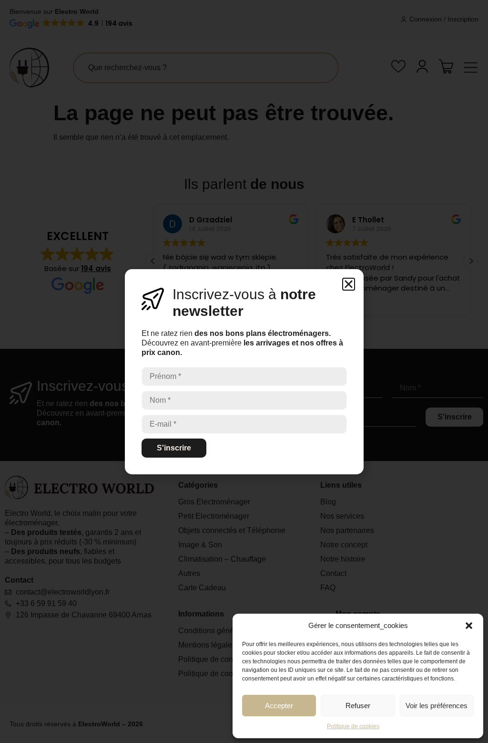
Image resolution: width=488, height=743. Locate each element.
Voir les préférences (437, 705)
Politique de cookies (353, 726)
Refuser (358, 705)
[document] (244, 371)
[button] (469, 625)
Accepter (279, 705)
